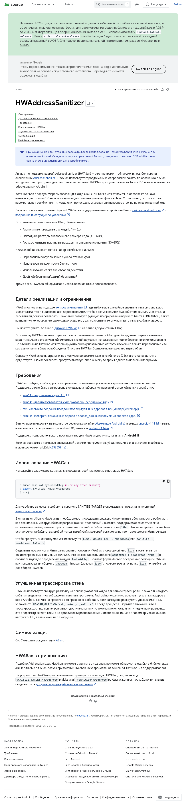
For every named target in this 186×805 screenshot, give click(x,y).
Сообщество (43, 797)
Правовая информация (69, 797)
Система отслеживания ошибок (144, 776)
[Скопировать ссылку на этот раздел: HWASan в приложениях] (71, 656)
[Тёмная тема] (164, 481)
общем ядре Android (108, 423)
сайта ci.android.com (146, 210)
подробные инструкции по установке (40, 215)
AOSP (18, 89)
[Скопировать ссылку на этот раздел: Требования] (45, 376)
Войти (177, 4)
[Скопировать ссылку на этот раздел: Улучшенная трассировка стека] (87, 583)
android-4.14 (147, 423)
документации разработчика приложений (64, 684)
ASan (59, 640)
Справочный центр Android (142, 747)
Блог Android (72, 759)
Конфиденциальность (115, 797)
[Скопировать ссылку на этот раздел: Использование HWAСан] (72, 463)
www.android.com (136, 759)
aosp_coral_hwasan (28, 511)
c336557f (56, 447)
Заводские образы (15, 770)
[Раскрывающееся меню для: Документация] (55, 4)
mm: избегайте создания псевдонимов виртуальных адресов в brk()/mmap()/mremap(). (81, 409)
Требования (11, 753)
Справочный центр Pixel (140, 753)
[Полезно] (162, 89)
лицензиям (83, 715)
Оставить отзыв (142, 797)
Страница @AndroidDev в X (81, 753)
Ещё (67, 4)
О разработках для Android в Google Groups (91, 776)
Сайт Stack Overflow (138, 770)
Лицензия (92, 797)
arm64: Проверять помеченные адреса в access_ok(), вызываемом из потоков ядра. (79, 416)
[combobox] (112, 4)
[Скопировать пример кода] (168, 481)
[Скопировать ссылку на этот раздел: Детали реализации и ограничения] (94, 299)
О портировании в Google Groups (84, 782)
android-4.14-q (99, 428)
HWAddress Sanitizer (122, 152)
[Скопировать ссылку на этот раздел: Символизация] (51, 633)
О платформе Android (17, 797)
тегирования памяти (69, 307)
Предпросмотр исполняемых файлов (26, 765)
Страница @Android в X (79, 747)
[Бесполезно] (168, 89)
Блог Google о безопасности (82, 765)
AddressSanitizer (44, 178)
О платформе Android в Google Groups (88, 770)
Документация (40, 4)
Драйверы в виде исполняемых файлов (27, 776)
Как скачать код (14, 759)
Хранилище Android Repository (22, 747)
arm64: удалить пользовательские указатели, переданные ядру (66, 402)
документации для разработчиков (65, 160)
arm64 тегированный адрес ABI (44, 395)
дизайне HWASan (65, 328)
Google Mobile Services (139, 765)
